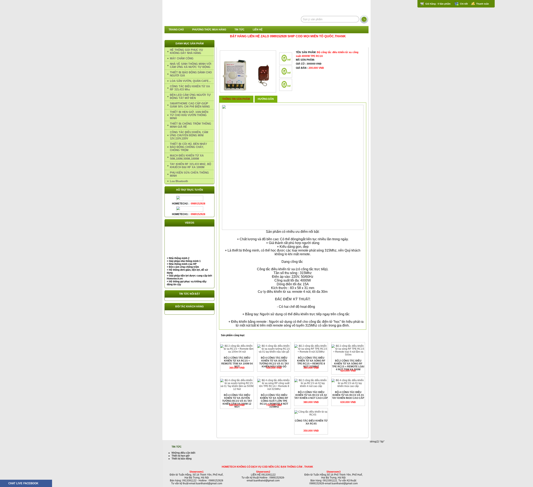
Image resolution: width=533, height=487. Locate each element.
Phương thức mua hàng (209, 29)
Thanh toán (482, 4)
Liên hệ (258, 29)
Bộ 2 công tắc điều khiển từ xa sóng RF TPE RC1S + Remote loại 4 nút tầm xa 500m (348, 365)
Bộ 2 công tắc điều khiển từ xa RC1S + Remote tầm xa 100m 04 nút (237, 362)
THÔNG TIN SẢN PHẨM (236, 99)
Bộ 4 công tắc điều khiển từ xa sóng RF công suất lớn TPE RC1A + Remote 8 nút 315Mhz (274, 401)
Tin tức (239, 29)
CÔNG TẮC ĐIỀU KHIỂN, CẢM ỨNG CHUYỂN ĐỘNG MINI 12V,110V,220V (279, 43)
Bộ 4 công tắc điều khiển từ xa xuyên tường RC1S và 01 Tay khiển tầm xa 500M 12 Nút (237, 401)
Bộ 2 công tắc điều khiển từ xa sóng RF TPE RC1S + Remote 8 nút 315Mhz (311, 362)
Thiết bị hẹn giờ (181, 455)
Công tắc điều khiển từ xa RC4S (311, 422)
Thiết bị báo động (182, 458)
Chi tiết (464, 4)
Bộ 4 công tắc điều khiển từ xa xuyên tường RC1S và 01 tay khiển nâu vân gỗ (274, 362)
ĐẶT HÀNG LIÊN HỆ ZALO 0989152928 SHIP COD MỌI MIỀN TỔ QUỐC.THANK (277, 36)
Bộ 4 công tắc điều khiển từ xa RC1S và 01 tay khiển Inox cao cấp (348, 395)
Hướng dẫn (266, 99)
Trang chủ (176, 29)
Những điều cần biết (183, 452)
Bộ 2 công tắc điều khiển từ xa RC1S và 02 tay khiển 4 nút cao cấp (311, 395)
